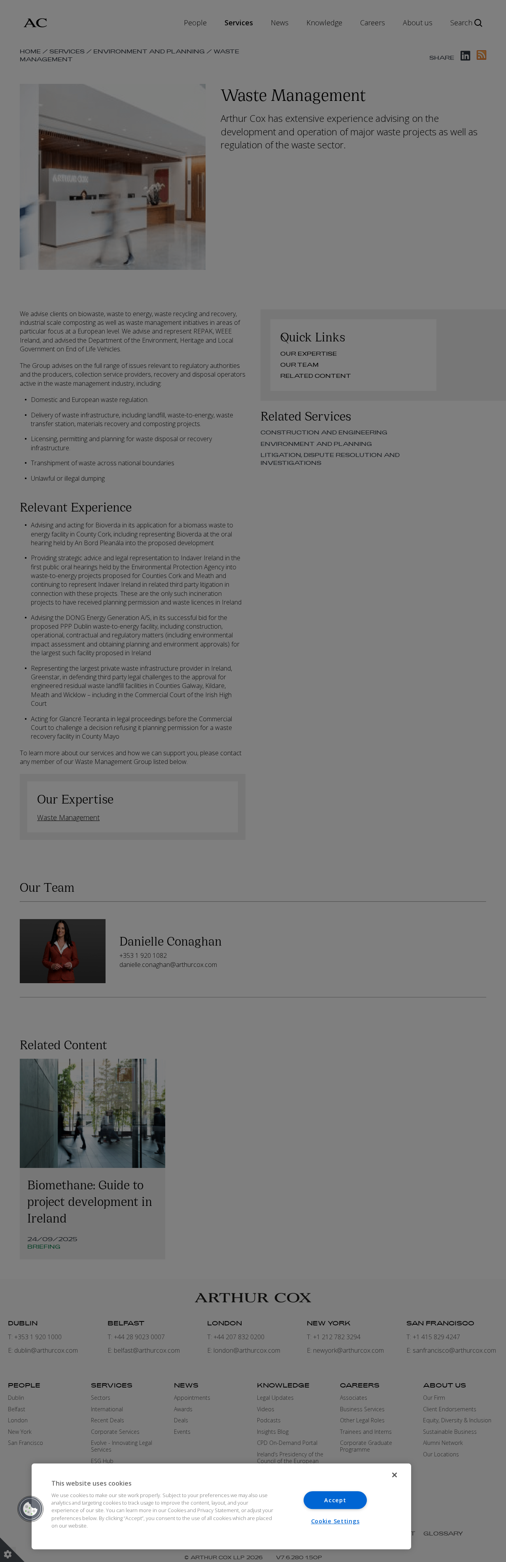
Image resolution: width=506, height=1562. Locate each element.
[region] (221, 1506)
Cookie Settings (335, 1521)
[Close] (394, 1475)
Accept (335, 1500)
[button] (30, 1509)
